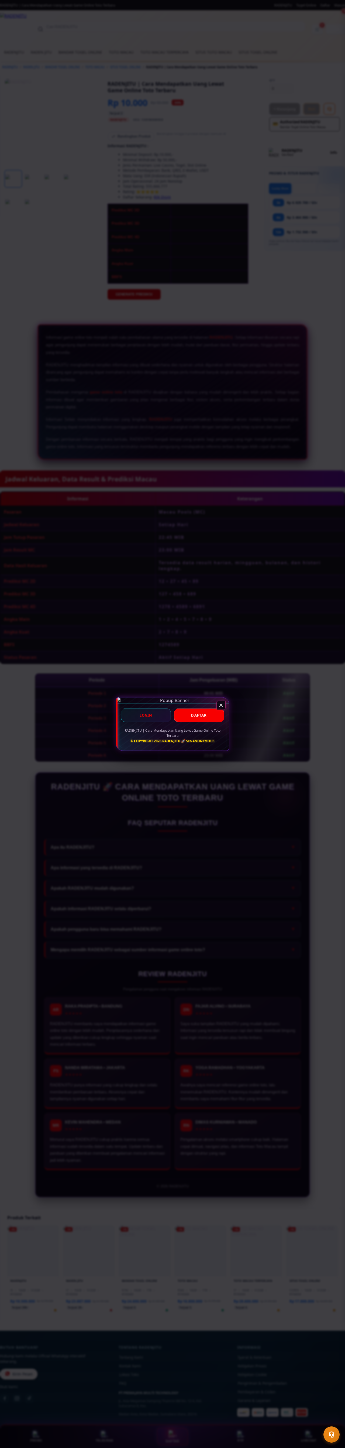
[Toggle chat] (331, 1434)
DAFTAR (199, 715)
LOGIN (146, 715)
